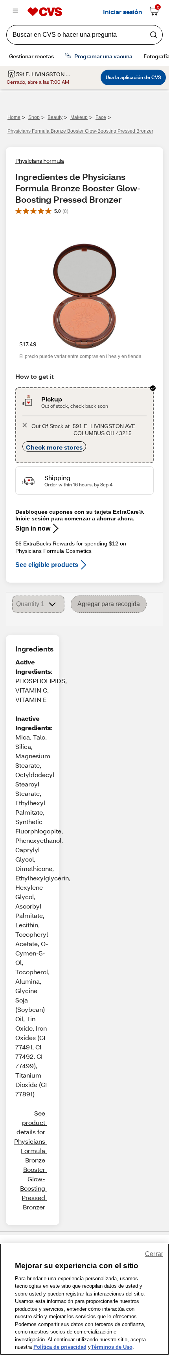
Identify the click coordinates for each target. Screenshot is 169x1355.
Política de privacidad (59, 1347)
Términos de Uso (111, 1347)
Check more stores (54, 447)
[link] (29, 1160)
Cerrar (154, 1254)
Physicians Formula (39, 160)
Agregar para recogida (108, 604)
